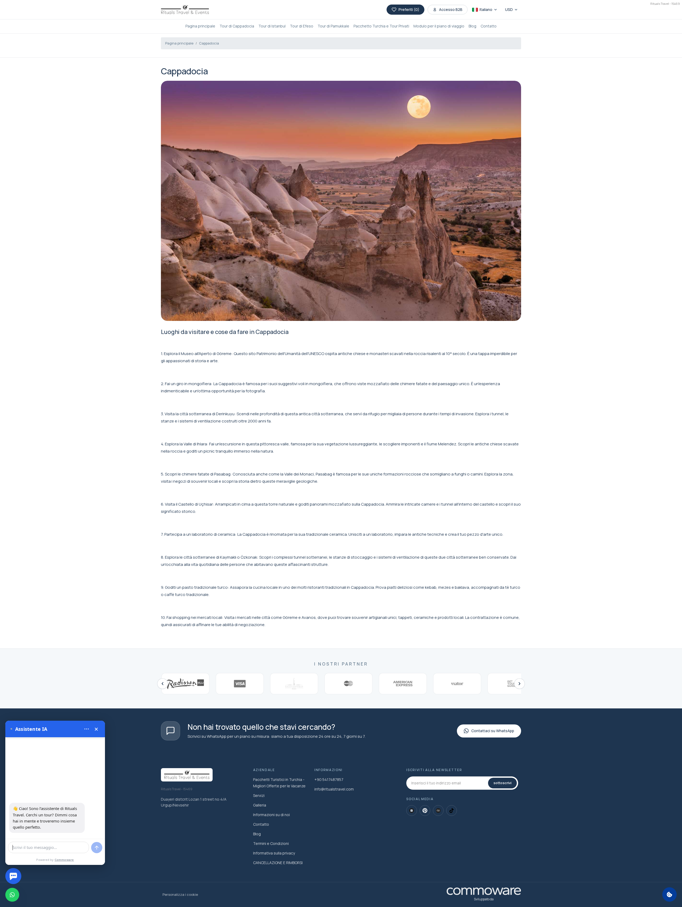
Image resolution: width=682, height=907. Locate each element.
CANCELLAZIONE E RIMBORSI (278, 862)
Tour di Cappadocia (237, 26)
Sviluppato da (484, 899)
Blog (472, 26)
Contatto (489, 26)
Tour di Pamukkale (333, 26)
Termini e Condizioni (271, 843)
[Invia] (96, 847)
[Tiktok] (451, 810)
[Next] (519, 683)
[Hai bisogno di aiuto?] (13, 876)
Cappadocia (209, 43)
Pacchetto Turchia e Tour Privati (381, 26)
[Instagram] (411, 810)
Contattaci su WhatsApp (492, 730)
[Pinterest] (425, 810)
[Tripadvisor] (438, 810)
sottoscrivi (502, 782)
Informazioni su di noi (271, 814)
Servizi (259, 795)
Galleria (259, 805)
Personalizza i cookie (180, 894)
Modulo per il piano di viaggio (438, 26)
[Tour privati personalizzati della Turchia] (185, 9)
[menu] (86, 728)
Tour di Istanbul (272, 26)
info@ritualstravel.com (334, 789)
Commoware (64, 860)
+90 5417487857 (328, 779)
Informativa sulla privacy (274, 853)
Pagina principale (200, 26)
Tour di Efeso (301, 26)
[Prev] (162, 683)
